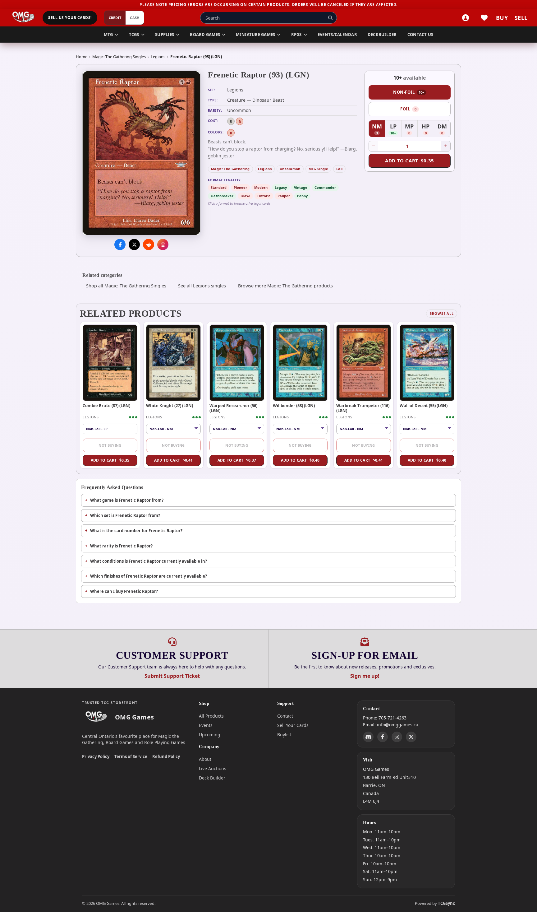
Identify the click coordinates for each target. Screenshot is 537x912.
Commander (325, 187)
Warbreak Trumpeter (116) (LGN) (362, 408)
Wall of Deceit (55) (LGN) (424, 405)
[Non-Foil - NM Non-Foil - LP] (300, 429)
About (205, 759)
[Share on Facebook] (120, 244)
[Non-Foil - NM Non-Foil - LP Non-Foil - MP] (173, 429)
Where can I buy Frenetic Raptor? (124, 591)
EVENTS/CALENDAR (337, 34)
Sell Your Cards (293, 725)
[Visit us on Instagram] (162, 244)
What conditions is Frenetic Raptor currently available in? (148, 561)
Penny (302, 195)
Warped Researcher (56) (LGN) (233, 408)
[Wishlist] (484, 18)
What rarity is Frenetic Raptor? (121, 546)
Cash (135, 18)
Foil (339, 168)
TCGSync (446, 903)
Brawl (245, 195)
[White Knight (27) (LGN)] (173, 362)
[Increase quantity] (445, 146)
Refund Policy (166, 756)
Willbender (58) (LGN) (294, 405)
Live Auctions (212, 768)
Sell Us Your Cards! (69, 18)
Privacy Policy (95, 756)
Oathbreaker (222, 195)
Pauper (284, 195)
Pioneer (240, 187)
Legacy (281, 187)
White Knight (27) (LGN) (169, 405)
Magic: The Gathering (230, 168)
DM (444, 129)
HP (428, 129)
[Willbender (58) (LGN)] (300, 362)
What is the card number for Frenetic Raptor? (136, 530)
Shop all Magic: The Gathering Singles (126, 286)
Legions (158, 56)
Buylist (284, 735)
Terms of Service (130, 756)
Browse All (441, 313)
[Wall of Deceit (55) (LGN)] (427, 362)
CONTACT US (420, 34)
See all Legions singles (202, 286)
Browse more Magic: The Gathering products (285, 286)
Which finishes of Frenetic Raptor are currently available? (148, 576)
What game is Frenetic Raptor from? (126, 500)
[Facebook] (382, 737)
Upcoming (209, 735)
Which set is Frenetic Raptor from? (125, 515)
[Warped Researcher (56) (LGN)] (236, 362)
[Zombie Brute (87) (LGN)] (110, 362)
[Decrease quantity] (373, 146)
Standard (219, 187)
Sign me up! (364, 675)
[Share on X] (134, 244)
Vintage (300, 187)
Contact (285, 716)
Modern (261, 187)
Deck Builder (212, 778)
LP (395, 129)
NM (378, 129)
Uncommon (290, 168)
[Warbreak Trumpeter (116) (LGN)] (363, 362)
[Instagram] (397, 737)
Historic (263, 195)
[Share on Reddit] (148, 244)
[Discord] (368, 737)
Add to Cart (409, 160)
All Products (211, 716)
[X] (411, 737)
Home (81, 56)
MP (411, 129)
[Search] (330, 18)
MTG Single (318, 168)
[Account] (465, 18)
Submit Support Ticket (172, 675)
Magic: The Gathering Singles (119, 56)
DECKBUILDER (382, 34)
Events (206, 725)
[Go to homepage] (23, 18)
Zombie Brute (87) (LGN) (106, 405)
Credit (115, 18)
